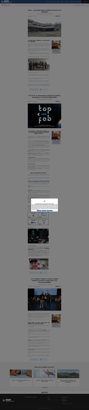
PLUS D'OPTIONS (49, 210)
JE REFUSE (43, 210)
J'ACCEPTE (39, 210)
